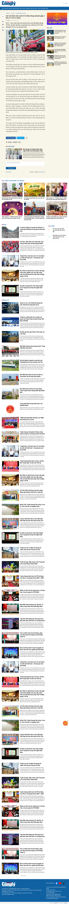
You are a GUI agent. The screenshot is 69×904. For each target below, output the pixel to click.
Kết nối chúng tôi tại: (50, 883)
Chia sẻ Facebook (11, 137)
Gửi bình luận (11, 168)
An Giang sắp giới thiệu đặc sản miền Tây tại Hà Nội (34, 198)
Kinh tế (13, 13)
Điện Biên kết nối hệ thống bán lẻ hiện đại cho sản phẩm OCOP (12, 198)
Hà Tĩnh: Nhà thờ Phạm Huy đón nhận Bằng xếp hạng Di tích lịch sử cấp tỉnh (31, 491)
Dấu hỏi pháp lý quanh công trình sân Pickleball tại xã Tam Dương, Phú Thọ (31, 361)
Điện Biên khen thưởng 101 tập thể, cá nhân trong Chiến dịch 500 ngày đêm (31, 605)
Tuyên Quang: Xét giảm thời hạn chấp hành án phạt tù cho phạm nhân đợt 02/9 (32, 433)
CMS (56, 902)
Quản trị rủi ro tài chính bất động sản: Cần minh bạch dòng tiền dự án (31, 304)
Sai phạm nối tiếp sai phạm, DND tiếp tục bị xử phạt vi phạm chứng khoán (60, 44)
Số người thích (42, 171)
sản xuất (15, 142)
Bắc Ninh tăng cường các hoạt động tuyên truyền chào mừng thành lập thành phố (32, 390)
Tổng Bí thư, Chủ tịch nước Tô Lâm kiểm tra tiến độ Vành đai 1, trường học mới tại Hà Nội (32, 257)
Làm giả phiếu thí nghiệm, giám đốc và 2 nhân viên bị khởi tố (60, 51)
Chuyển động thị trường (21, 13)
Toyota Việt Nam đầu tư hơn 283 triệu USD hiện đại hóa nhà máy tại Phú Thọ (31, 519)
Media (47, 8)
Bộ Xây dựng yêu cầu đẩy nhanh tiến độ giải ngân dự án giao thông (60, 57)
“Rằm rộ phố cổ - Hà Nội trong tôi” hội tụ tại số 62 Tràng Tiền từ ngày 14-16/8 (12, 217)
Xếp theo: (32, 171)
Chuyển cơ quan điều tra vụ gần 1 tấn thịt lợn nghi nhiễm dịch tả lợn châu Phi (56, 217)
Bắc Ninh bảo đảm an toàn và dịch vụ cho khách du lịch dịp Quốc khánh (31, 375)
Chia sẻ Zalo (21, 137)
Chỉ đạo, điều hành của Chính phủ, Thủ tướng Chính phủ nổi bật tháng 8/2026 (31, 242)
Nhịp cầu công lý (34, 8)
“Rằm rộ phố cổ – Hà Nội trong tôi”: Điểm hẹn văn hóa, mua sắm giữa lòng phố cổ (56, 198)
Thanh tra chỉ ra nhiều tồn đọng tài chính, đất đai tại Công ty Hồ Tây (30, 548)
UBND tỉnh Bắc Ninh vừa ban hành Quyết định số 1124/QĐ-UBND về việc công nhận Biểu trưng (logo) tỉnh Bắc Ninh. (32, 408)
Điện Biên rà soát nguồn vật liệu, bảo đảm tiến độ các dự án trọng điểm (60, 63)
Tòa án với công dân (8, 8)
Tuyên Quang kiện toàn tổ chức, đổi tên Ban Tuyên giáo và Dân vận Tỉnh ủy (32, 462)
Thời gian (36, 172)
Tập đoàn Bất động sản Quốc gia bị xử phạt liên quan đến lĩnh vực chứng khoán (32, 619)
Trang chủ (8, 13)
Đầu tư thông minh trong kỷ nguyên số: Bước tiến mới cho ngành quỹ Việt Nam (32, 648)
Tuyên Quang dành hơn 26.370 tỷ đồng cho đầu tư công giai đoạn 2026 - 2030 (32, 577)
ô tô (19, 142)
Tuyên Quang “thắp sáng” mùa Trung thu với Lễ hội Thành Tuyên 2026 (32, 563)
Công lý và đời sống (41, 8)
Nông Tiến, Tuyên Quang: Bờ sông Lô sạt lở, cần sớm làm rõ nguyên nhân (32, 505)
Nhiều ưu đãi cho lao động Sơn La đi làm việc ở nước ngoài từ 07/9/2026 (32, 591)
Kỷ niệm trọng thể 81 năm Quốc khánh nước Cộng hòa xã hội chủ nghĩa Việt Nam (31, 287)
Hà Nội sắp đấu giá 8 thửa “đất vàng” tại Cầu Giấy (32, 333)
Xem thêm (23, 875)
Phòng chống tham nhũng (25, 8)
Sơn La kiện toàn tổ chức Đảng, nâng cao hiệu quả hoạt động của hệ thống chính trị (31, 634)
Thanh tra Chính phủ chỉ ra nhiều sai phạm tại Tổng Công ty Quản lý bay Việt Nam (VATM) (32, 319)
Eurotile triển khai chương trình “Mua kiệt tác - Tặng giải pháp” (60, 32)
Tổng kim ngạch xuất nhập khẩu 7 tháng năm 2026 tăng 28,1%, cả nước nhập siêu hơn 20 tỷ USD (34, 218)
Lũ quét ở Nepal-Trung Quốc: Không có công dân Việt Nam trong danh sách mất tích (32, 229)
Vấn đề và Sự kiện (15, 8)
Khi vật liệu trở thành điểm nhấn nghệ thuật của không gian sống (33, 150)
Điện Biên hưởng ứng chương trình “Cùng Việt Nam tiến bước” (32, 347)
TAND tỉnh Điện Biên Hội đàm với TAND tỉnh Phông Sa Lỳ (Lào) (32, 418)
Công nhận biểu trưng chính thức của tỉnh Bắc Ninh (31, 404)
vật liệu (9, 142)
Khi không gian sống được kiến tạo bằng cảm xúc (60, 37)
